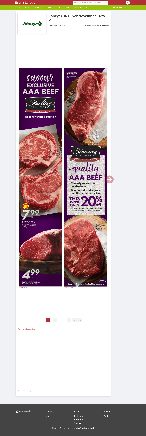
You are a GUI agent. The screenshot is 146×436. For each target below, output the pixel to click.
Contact (107, 416)
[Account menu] (128, 3)
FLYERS (58, 8)
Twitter (77, 423)
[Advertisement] (63, 52)
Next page (77, 320)
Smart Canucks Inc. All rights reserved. (80, 428)
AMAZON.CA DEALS (121, 8)
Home (48, 416)
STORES (88, 8)
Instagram (79, 416)
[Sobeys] (32, 23)
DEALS (26, 8)
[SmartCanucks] (15, 2)
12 (69, 320)
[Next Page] (110, 179)
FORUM (78, 8)
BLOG (18, 8)
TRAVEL (36, 8)
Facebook (78, 419)
